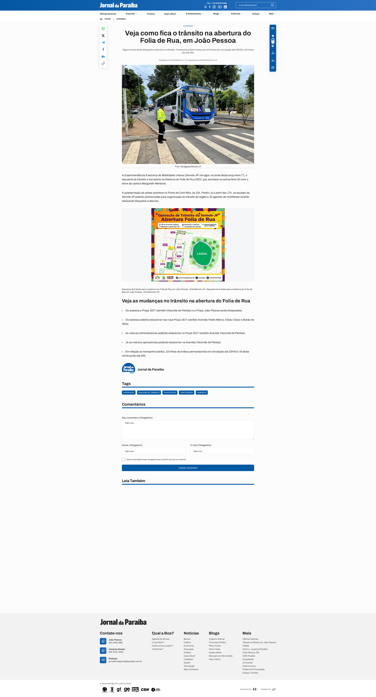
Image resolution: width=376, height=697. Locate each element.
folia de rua (170, 393)
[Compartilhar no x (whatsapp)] (103, 35)
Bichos (187, 639)
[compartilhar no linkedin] (103, 56)
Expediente (248, 659)
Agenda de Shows (160, 639)
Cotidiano (188, 659)
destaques (128, 393)
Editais (255, 14)
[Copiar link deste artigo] (103, 63)
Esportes (130, 14)
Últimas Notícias (108, 14)
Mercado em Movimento (221, 656)
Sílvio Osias (214, 649)
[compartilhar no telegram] (103, 42)
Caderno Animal (216, 639)
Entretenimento (193, 14)
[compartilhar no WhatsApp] (103, 29)
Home (108, 19)
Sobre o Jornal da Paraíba (255, 649)
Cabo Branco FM (250, 652)
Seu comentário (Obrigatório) (137, 417)
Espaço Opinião (250, 673)
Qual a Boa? (170, 14)
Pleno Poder (215, 646)
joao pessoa (186, 393)
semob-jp (201, 393)
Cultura (187, 642)
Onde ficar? (157, 649)
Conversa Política (217, 642)
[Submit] (272, 5)
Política (151, 14)
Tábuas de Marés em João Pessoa (259, 642)
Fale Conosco (249, 666)
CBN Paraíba (248, 656)
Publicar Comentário (188, 468)
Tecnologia (189, 666)
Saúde (187, 663)
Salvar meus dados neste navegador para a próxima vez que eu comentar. (156, 459)
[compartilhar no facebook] (103, 49)
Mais (271, 14)
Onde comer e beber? (162, 646)
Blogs (216, 14)
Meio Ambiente (191, 669)
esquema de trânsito (149, 393)
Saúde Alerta (215, 652)
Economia (189, 646)
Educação (189, 649)
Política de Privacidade (253, 669)
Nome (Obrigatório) (132, 445)
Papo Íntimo (215, 659)
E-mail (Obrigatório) (200, 445)
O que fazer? (158, 642)
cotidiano (121, 19)
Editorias (235, 14)
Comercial (247, 663)
